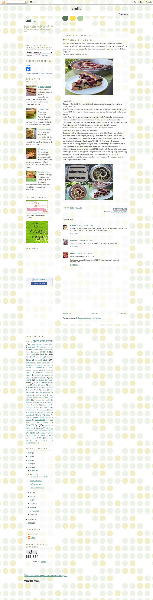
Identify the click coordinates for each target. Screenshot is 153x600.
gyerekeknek (40, 367)
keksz (42, 377)
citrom (28, 352)
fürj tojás (47, 362)
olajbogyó (29, 402)
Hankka (73, 225)
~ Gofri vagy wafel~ (45, 129)
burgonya (36, 349)
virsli (48, 438)
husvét (43, 370)
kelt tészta (114, 212)
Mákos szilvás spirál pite (39, 477)
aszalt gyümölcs (36, 344)
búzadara (46, 349)
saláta (48, 415)
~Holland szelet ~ (44, 109)
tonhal (34, 435)
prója (51, 410)
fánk (30, 360)
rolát (48, 412)
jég (49, 370)
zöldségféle (43, 440)
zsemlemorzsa (31, 443)
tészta (42, 433)
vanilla (29, 20)
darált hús (44, 354)
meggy (47, 392)
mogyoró (29, 395)
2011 (30, 523)
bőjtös (42, 347)
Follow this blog (39, 283)
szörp (44, 430)
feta (36, 360)
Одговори (74, 233)
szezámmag (29, 430)
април (32, 503)
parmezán (29, 407)
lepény (51, 385)
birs (51, 344)
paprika (35, 405)
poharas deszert (31, 410)
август (33, 474)
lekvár (43, 385)
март (32, 507)
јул (31, 493)
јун (31, 496)
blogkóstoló (32, 347)
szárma (48, 428)
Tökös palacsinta (36, 481)
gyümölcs (35, 370)
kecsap (34, 377)
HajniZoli (73, 240)
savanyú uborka (31, 417)
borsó (48, 347)
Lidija (72, 253)
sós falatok (40, 419)
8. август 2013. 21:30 (85, 225)
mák (120, 212)
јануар (32, 514)
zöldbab (28, 440)
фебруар (33, 511)
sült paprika (42, 422)
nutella (47, 400)
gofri (48, 365)
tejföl (50, 430)
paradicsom (45, 405)
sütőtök (47, 425)
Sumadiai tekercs (44, 172)
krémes (35, 385)
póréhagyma (43, 410)
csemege (36, 352)
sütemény (31, 425)
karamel (47, 375)
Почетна (95, 313)
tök (27, 435)
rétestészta (32, 412)
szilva (125, 212)
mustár (44, 395)
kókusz (38, 382)
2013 (30, 467)
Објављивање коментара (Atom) (88, 318)
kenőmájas (40, 380)
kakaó (47, 372)
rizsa (41, 412)
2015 (30, 460)
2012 (30, 519)
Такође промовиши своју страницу (39, 73)
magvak (30, 390)
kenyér (50, 380)
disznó (42, 357)
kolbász (47, 382)
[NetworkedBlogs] (39, 279)
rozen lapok (30, 415)
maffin (51, 387)
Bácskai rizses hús (37, 488)
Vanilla (28, 65)
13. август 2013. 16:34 (83, 253)
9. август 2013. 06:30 (86, 240)
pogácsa (46, 407)
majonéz (43, 390)
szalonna (39, 428)
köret (27, 385)
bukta (28, 349)
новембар (34, 470)
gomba (28, 367)
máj (37, 390)
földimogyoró (30, 362)
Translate (44, 55)
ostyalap (37, 402)
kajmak (37, 372)
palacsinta (46, 402)
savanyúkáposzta (45, 417)
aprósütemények (43, 340)
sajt (39, 415)
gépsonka (29, 365)
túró (40, 438)
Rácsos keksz (43, 149)
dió (33, 357)
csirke (45, 352)
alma (27, 341)
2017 (30, 453)
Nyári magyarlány (44, 87)
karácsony (38, 375)
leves (43, 387)
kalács (28, 375)
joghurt (28, 372)
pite (37, 407)
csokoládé (30, 354)
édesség (49, 357)
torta (51, 435)
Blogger (43, 562)
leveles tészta (33, 387)
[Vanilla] (28, 71)
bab (46, 344)
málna (31, 392)
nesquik (38, 400)
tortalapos (33, 438)
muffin (37, 395)
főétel (43, 359)
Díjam (28, 357)
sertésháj (28, 420)
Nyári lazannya (35, 484)
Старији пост (122, 313)
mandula (39, 392)
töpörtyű (42, 435)
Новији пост (67, 313)
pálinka (28, 405)
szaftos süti (29, 428)
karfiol (27, 377)
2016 (30, 456)
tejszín (32, 433)
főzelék (39, 362)
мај (31, 500)
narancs (38, 397)
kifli (29, 382)
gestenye (40, 365)
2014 (30, 464)
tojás (49, 433)
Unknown (34, 534)
